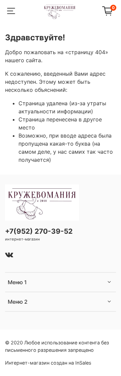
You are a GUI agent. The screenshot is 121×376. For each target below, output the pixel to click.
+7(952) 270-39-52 (39, 231)
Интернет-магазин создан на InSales (48, 363)
